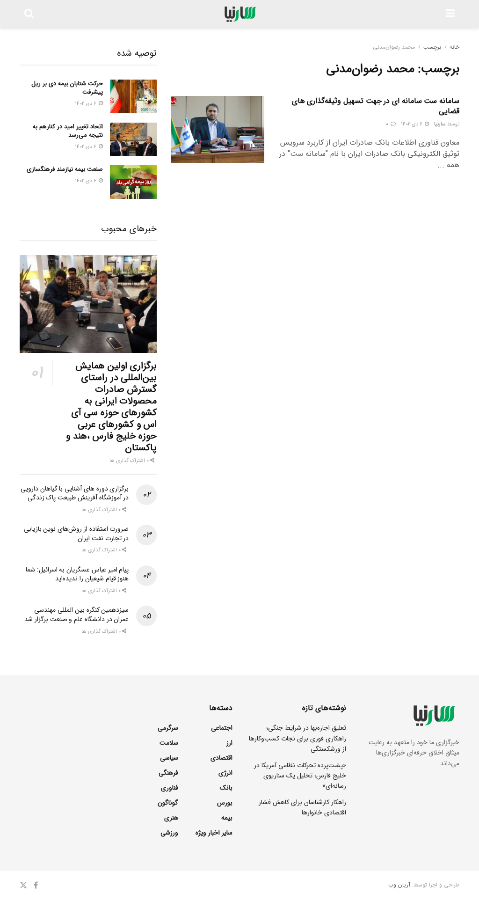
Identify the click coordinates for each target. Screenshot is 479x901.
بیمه (226, 818)
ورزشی (169, 833)
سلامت (169, 743)
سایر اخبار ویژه (214, 833)
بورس (224, 803)
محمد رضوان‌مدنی (394, 47)
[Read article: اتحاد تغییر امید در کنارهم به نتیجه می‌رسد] (133, 139)
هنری (171, 818)
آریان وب (399, 884)
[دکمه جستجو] (29, 14)
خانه (454, 47)
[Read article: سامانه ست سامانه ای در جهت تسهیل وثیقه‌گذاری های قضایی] (217, 129)
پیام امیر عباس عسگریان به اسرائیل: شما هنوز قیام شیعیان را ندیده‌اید (77, 574)
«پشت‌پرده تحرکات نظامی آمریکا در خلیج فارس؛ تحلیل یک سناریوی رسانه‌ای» (300, 775)
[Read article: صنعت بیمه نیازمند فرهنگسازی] (133, 182)
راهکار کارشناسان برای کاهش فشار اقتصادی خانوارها (302, 807)
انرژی (225, 773)
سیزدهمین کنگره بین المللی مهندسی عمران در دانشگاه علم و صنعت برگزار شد (76, 614)
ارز (229, 743)
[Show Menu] (450, 14)
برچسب (432, 47)
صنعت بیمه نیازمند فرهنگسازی (65, 169)
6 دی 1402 (412, 124)
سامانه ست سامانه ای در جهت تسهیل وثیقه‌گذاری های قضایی (375, 106)
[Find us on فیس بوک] (36, 885)
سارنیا (440, 124)
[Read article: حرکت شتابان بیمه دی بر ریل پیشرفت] (133, 96)
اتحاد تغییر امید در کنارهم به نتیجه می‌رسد (68, 131)
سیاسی (169, 758)
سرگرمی (168, 728)
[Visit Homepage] (239, 14)
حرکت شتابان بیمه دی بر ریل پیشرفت (67, 88)
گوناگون (168, 803)
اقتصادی (221, 758)
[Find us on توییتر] (23, 885)
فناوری (169, 788)
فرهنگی (168, 773)
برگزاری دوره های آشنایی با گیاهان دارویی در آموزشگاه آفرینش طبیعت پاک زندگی (75, 493)
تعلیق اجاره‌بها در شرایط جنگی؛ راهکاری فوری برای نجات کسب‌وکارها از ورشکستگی (297, 738)
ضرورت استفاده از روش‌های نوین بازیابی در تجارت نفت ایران (76, 533)
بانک (226, 788)
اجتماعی (221, 728)
